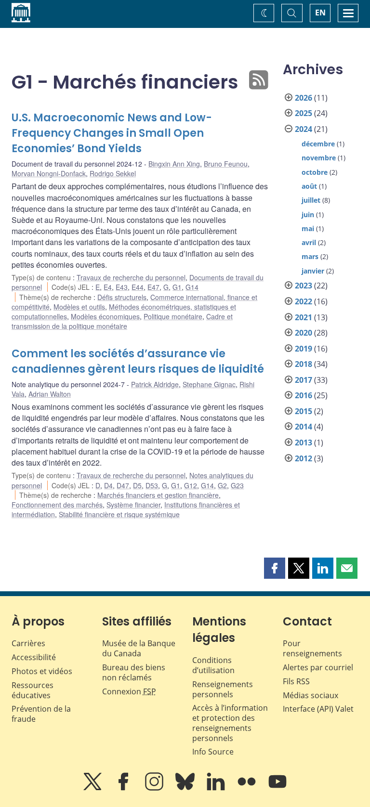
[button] (274, 568)
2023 (303, 285)
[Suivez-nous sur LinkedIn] (216, 788)
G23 (237, 485)
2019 (303, 348)
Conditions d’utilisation (213, 665)
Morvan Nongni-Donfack (49, 173)
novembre (319, 157)
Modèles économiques (105, 316)
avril (309, 242)
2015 (303, 411)
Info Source (213, 751)
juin (308, 214)
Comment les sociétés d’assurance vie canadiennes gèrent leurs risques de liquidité (138, 361)
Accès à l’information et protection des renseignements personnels (230, 723)
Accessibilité (34, 657)
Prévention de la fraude (41, 713)
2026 (303, 97)
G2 (222, 485)
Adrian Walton (49, 394)
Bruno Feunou (226, 164)
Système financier (133, 504)
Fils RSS (296, 681)
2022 (303, 301)
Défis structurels (121, 297)
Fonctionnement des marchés (57, 504)
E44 (138, 287)
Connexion (129, 691)
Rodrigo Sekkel (113, 173)
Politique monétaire (173, 316)
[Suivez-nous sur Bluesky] (186, 788)
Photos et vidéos (42, 671)
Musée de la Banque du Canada (138, 648)
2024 (303, 129)
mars (310, 256)
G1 (177, 287)
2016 (303, 395)
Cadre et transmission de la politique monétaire (122, 321)
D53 (151, 485)
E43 (122, 287)
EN (320, 12)
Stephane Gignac (209, 384)
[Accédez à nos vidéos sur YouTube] (277, 788)
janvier (313, 270)
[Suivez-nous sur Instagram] (155, 788)
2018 (303, 364)
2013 (303, 442)
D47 (123, 485)
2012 (303, 458)
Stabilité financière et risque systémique (119, 514)
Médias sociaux (310, 695)
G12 (190, 485)
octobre (315, 172)
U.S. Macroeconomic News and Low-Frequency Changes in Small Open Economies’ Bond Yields (112, 133)
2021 (303, 317)
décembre (318, 143)
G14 (191, 287)
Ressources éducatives (32, 690)
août (309, 186)
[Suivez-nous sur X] (93, 788)
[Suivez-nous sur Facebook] (124, 788)
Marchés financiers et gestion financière (158, 495)
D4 (108, 485)
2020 (303, 332)
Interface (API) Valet (318, 708)
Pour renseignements (312, 648)
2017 (303, 380)
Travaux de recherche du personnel (131, 277)
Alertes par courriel (318, 667)
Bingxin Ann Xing (174, 164)
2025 (303, 113)
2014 (303, 426)
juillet (311, 200)
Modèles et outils (79, 307)
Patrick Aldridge (155, 384)
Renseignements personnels (222, 689)
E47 (153, 287)
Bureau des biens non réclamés (133, 672)
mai (308, 228)
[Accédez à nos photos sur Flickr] (247, 788)
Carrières (28, 643)
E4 (108, 287)
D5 (137, 485)
